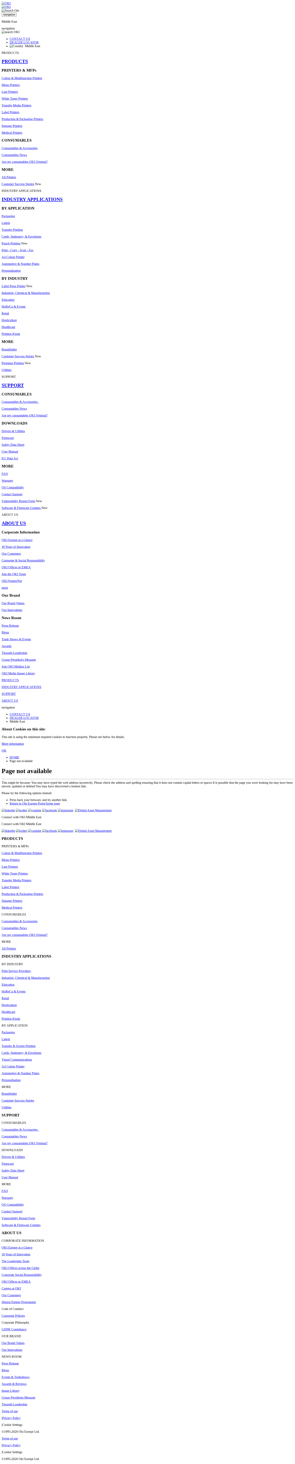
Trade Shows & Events (16, 639)
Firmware (8, 438)
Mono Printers (11, 85)
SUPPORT (13, 385)
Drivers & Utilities (13, 431)
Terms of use (10, 1411)
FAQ (5, 473)
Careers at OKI (11, 1288)
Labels (6, 223)
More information (13, 743)
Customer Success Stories (18, 184)
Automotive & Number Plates (20, 264)
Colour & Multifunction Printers (22, 78)
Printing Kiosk (11, 334)
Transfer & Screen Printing (19, 1046)
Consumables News (14, 155)
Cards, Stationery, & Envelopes (21, 236)
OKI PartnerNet (12, 581)
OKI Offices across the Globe (20, 1268)
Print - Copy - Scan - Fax (18, 250)
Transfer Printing (12, 229)
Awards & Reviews (14, 1384)
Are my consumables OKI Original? (25, 161)
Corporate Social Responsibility (22, 1274)
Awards (6, 646)
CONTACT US (20, 39)
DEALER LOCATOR (24, 42)
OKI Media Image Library (18, 673)
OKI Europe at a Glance (17, 540)
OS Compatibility (13, 487)
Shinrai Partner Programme (19, 1302)
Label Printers (10, 112)
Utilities (6, 370)
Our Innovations (12, 610)
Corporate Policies (13, 1315)
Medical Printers (12, 132)
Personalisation (11, 270)
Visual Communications (17, 1059)
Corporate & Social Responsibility (23, 560)
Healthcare (8, 327)
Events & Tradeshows (16, 1377)
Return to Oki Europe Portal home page (35, 803)
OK (4, 750)
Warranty (7, 480)
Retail (5, 313)
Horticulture (9, 320)
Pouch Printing (11, 243)
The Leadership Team (15, 1261)
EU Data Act (10, 458)
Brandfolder (9, 349)
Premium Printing (13, 363)
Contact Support (12, 494)
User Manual (10, 451)
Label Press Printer (13, 286)
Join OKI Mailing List (16, 666)
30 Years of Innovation (16, 546)
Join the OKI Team (14, 574)
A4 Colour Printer (13, 257)
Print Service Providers (16, 971)
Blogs (5, 632)
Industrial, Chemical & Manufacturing (26, 293)
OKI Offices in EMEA (16, 567)
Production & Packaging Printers (22, 119)
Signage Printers (12, 126)
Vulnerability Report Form (18, 501)
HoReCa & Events (13, 306)
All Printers (9, 177)
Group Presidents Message (18, 1397)
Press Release (10, 625)
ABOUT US (14, 523)
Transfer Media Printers (16, 105)
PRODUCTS (15, 61)
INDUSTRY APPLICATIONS (32, 199)
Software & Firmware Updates (21, 508)
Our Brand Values (13, 603)
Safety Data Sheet (13, 444)
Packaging (8, 216)
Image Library (11, 1390)
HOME (14, 757)
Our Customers (11, 553)
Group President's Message (19, 659)
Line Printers (10, 91)
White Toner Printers (15, 98)
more (5, 587)
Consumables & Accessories (20, 148)
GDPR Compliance (14, 1329)
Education (8, 299)
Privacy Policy (11, 1418)
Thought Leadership (14, 653)
